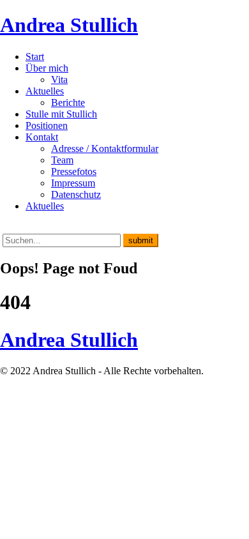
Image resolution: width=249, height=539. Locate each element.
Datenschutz (76, 194)
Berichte (68, 102)
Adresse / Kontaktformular (104, 148)
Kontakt (42, 137)
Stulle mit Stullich (61, 114)
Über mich (47, 68)
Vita (59, 79)
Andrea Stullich (69, 24)
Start (35, 56)
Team (62, 160)
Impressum (73, 183)
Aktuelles (45, 91)
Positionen (47, 125)
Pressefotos (73, 171)
